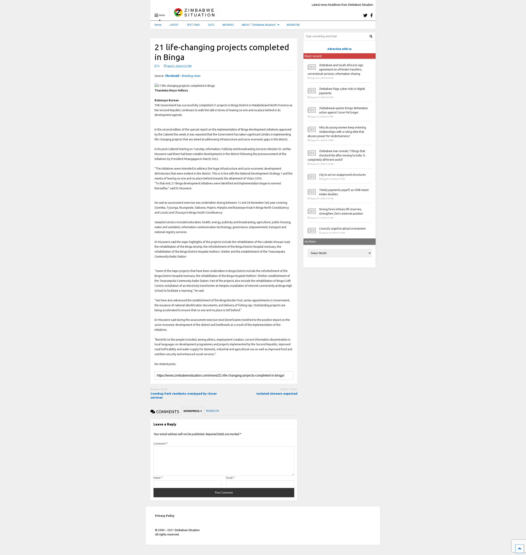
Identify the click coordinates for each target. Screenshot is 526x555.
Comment (160, 443)
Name (158, 477)
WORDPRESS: (192, 411)
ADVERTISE (293, 24)
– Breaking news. (183, 75)
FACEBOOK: (213, 410)
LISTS (211, 24)
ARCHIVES (228, 24)
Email (230, 477)
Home (158, 24)
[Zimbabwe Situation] (195, 15)
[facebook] (371, 15)
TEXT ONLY (193, 24)
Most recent (313, 56)
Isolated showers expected (276, 393)
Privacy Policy (164, 515)
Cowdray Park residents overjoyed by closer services (183, 395)
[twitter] (365, 15)
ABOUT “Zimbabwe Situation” (259, 24)
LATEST (174, 24)
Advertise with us (339, 49)
